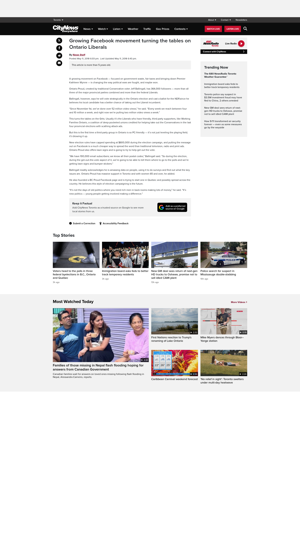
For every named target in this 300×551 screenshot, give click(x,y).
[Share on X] (59, 41)
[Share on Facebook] (59, 48)
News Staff (79, 54)
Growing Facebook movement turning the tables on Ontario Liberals (130, 44)
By (77, 54)
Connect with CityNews (214, 51)
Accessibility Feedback (115, 223)
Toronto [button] (57, 20)
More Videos (238, 302)
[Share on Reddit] (59, 56)
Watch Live (213, 29)
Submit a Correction (84, 223)
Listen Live (233, 29)
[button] (212, 20)
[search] (245, 29)
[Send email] (59, 63)
